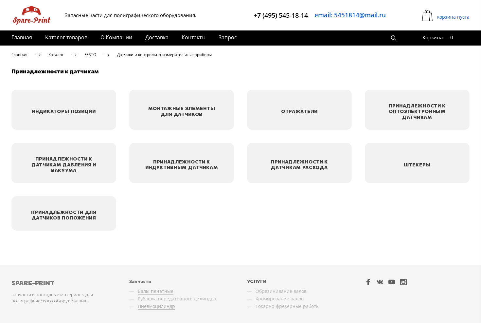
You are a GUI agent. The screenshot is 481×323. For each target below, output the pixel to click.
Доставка (157, 37)
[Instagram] (403, 282)
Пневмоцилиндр (156, 306)
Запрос (228, 37)
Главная (21, 37)
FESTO (90, 54)
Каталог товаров (66, 37)
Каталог (55, 54)
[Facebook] (368, 282)
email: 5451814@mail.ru (350, 15)
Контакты (193, 37)
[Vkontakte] (380, 282)
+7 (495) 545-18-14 (281, 15)
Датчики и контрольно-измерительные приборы (164, 54)
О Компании (116, 37)
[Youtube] (391, 282)
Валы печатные (155, 291)
